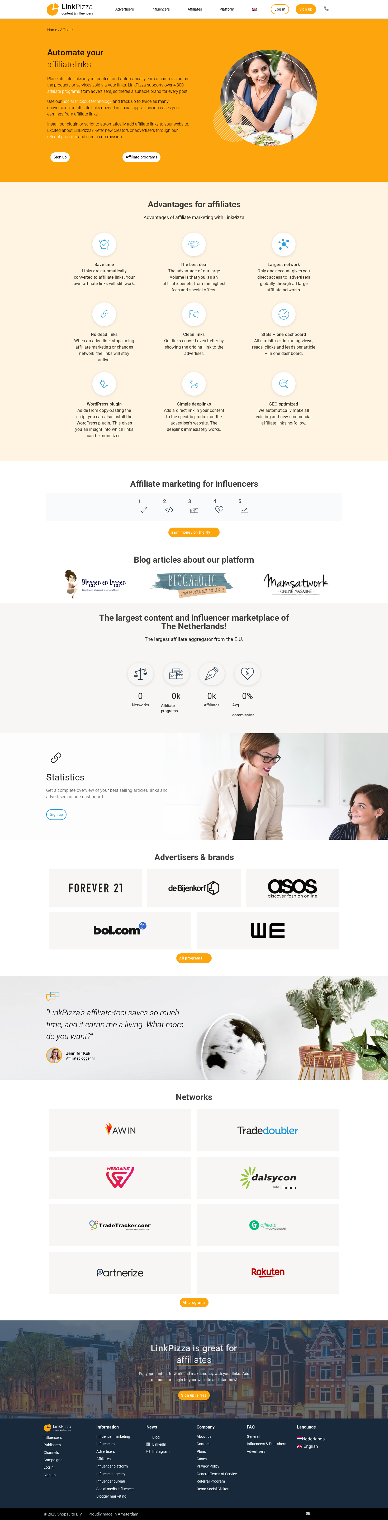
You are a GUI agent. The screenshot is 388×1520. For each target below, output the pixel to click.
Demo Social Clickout (214, 1489)
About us (204, 1436)
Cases (202, 1459)
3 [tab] (189, 501)
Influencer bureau (110, 1481)
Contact (203, 1444)
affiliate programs (63, 91)
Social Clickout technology (87, 101)
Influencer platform (112, 1466)
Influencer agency (110, 1474)
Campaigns (53, 1460)
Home (52, 30)
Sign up (50, 1475)
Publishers (52, 1445)
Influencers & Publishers (266, 1444)
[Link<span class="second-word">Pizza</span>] (52, 9)
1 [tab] (139, 501)
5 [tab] (239, 501)
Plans (201, 1451)
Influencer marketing (113, 1436)
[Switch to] (254, 9)
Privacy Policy (208, 1466)
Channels (51, 1452)
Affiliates (195, 9)
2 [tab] (164, 501)
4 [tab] (214, 501)
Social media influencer (115, 1489)
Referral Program (211, 1481)
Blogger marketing (111, 1496)
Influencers (161, 9)
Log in (49, 1467)
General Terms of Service (217, 1474)
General (253, 1436)
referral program (62, 136)
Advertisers (124, 9)
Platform (227, 9)
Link (77, 6)
